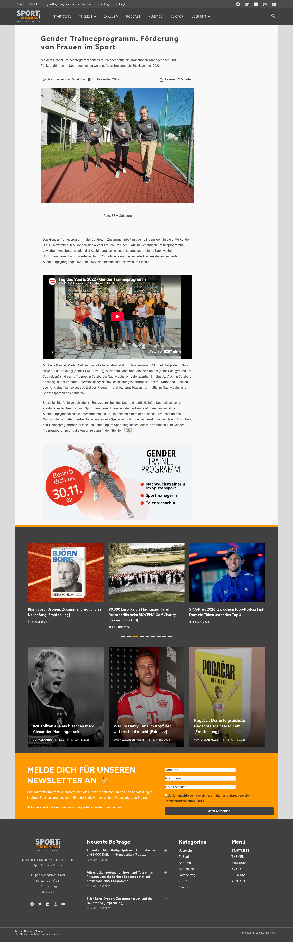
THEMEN (85, 16)
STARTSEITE (62, 16)
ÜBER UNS (198, 16)
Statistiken (186, 869)
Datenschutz (262, 932)
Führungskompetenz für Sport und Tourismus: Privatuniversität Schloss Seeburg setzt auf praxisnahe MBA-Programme (120, 877)
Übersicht (185, 850)
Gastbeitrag (187, 875)
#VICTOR (176, 16)
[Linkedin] (256, 4)
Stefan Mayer (210, 739)
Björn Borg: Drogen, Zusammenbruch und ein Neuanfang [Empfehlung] (85, 4)
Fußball (184, 857)
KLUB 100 (155, 16)
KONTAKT (238, 881)
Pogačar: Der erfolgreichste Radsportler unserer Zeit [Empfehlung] (219, 726)
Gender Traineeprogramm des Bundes (75, 239)
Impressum (248, 932)
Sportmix (185, 863)
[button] (273, 13)
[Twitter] (247, 4)
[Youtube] (274, 4)
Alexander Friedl (51, 739)
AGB (273, 932)
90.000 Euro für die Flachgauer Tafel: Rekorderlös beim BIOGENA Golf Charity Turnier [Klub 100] (142, 615)
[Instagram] (265, 4)
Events (183, 887)
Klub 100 (185, 881)
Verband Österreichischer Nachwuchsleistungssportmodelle (107, 382)
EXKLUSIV (111, 16)
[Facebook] (238, 4)
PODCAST (133, 16)
